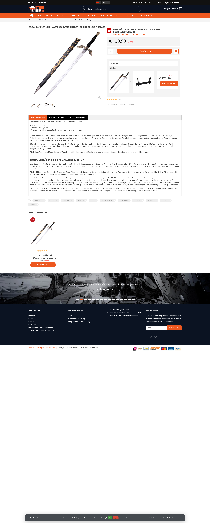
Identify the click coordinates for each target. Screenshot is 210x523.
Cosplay (130, 15)
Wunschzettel (140, 2)
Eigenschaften (57, 117)
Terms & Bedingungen (36, 348)
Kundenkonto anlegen (160, 2)
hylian (81, 200)
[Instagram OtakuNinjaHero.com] (152, 337)
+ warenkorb (144, 51)
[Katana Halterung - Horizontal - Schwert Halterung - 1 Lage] (143, 82)
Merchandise (148, 15)
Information (38, 117)
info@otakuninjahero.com (119, 309)
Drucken (132, 104)
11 (124, 100)
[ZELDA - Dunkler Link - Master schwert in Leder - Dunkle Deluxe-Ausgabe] (66, 64)
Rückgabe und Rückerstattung (79, 321)
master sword (107, 200)
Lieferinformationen (38, 2)
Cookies (48, 348)
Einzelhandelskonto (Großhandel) (40, 327)
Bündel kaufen (169, 84)
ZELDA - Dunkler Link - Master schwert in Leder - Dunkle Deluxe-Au (44, 256)
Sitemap (54, 348)
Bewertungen (78, 117)
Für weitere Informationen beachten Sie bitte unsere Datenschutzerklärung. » (150, 518)
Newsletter (32, 324)
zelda (33, 204)
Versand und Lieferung (76, 319)
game (53, 200)
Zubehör (90, 15)
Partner (31, 321)
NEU (40, 15)
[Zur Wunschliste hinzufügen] (176, 51)
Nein (115, 518)
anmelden (178, 2)
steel (165, 200)
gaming (67, 200)
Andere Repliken (110, 15)
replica (123, 200)
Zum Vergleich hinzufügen (116, 104)
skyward (151, 200)
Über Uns (31, 319)
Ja (110, 518)
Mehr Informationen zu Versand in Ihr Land (130, 34)
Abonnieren (174, 328)
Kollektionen (53, 15)
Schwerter (74, 15)
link (92, 200)
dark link (38, 200)
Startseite (32, 316)
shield (137, 200)
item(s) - (169, 8)
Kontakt (70, 316)
